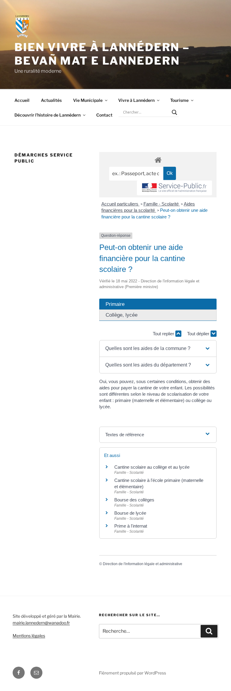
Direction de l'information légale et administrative (142, 564)
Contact (104, 114)
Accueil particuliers (120, 203)
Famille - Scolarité (161, 203)
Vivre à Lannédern (136, 100)
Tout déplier (199, 333)
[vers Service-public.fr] (174, 188)
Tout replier (164, 333)
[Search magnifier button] (174, 112)
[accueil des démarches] (158, 159)
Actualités (51, 100)
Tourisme (179, 100)
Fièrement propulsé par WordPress (132, 672)
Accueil (21, 100)
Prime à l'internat (130, 525)
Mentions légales (29, 635)
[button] (158, 348)
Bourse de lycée (130, 513)
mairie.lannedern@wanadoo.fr (41, 622)
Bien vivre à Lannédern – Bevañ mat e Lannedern (102, 54)
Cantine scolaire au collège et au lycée (151, 467)
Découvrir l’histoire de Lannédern (47, 114)
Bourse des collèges (134, 499)
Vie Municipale (88, 100)
